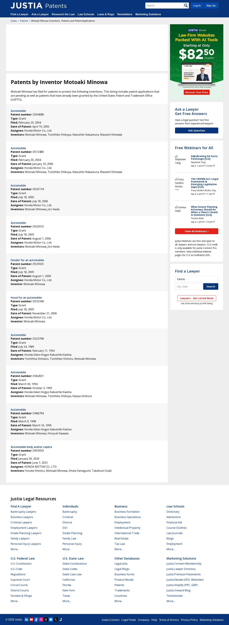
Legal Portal (128, 619)
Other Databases (127, 558)
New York (69, 590)
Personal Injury (72, 544)
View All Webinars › (197, 231)
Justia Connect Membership (183, 563)
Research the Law (63, 14)
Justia (14, 20)
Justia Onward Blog (178, 590)
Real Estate (121, 538)
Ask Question (196, 130)
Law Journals (174, 533)
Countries (120, 596)
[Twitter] (56, 619)
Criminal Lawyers (21, 522)
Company (143, 619)
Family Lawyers (20, 538)
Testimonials (174, 596)
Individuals (70, 506)
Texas (66, 596)
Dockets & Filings (21, 596)
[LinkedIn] (26, 619)
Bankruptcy (70, 512)
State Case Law (72, 574)
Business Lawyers (22, 517)
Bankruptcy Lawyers (23, 512)
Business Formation (127, 512)
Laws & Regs (105, 14)
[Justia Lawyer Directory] (61, 619)
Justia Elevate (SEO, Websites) (185, 579)
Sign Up (211, 5)
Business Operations (127, 517)
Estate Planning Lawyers (26, 533)
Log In (197, 5)
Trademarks (122, 590)
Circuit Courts (19, 585)
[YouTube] (31, 619)
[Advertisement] (87, 47)
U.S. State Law (73, 558)
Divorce (67, 522)
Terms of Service (169, 619)
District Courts (20, 590)
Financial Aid (174, 522)
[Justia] (26, 6)
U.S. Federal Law (23, 558)
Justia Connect (110, 619)
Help (154, 619)
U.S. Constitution (21, 563)
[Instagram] (41, 619)
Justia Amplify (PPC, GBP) (182, 585)
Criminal (68, 517)
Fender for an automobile (27, 260)
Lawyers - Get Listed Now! (196, 298)
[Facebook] (36, 619)
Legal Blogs (121, 569)
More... (15, 549)
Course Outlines (176, 528)
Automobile (18, 111)
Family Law (69, 538)
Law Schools (86, 14)
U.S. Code (16, 569)
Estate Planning (72, 533)
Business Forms (124, 574)
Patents (24, 20)
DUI (65, 528)
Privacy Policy (189, 619)
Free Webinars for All (194, 147)
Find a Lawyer (19, 14)
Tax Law (119, 544)
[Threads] (46, 619)
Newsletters (124, 14)
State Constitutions (75, 563)
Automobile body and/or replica (31, 447)
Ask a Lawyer (40, 14)
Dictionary (172, 512)
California (69, 579)
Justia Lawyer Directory (181, 569)
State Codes (70, 569)
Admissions (173, 517)
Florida (67, 585)
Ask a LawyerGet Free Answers (191, 111)
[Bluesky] (51, 619)
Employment (122, 522)
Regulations (18, 574)
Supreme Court (20, 579)
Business (120, 506)
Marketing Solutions (148, 14)
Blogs (170, 538)
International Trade (126, 533)
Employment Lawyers (24, 528)
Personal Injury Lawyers (26, 544)
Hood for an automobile (26, 297)
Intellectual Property (127, 528)
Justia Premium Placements (183, 574)
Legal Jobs (121, 563)
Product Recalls (124, 579)
